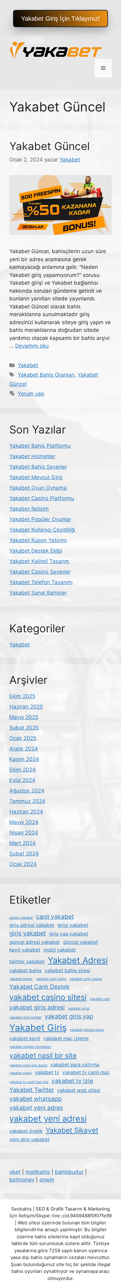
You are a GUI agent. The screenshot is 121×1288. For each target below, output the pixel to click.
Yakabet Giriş (38, 1027)
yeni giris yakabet (29, 1139)
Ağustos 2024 (26, 791)
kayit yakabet (24, 950)
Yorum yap (31, 394)
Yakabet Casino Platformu (41, 498)
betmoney (21, 1180)
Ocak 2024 (23, 864)
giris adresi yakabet (31, 925)
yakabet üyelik (26, 1131)
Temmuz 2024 (27, 801)
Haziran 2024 (26, 812)
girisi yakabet (72, 925)
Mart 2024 (22, 843)
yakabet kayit (24, 1038)
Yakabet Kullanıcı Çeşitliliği (42, 530)
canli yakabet (55, 916)
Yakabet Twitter (31, 1090)
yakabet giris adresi (37, 1007)
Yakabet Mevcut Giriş (36, 477)
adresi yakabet (21, 918)
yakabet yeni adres (36, 1107)
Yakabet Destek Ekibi (35, 551)
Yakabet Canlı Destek (39, 986)
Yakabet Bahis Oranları (46, 375)
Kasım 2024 (24, 759)
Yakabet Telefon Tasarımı (41, 582)
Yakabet (28, 365)
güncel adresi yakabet (34, 942)
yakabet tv (47, 1072)
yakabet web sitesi (78, 1090)
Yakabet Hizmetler (32, 456)
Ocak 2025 (22, 738)
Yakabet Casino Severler (39, 572)
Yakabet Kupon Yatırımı (38, 540)
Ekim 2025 (22, 696)
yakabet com (100, 999)
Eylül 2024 (22, 780)
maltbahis (37, 1172)
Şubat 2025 (23, 728)
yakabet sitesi (20, 1073)
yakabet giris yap (69, 1016)
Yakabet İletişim (29, 509)
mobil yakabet (59, 950)
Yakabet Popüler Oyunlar (40, 519)
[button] (60, 18)
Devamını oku (32, 346)
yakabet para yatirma (75, 1065)
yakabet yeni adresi (48, 1119)
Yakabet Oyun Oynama (38, 488)
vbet (14, 1172)
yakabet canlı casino (85, 979)
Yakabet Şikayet (72, 1130)
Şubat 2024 (24, 854)
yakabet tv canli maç (86, 1072)
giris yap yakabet (68, 934)
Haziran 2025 (26, 707)
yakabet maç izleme (66, 1038)
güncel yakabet (80, 942)
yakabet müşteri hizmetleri (30, 1047)
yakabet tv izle (72, 1081)
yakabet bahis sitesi (67, 970)
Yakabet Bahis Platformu (40, 446)
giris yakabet (27, 933)
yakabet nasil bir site (43, 1055)
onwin (46, 1180)
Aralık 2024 (23, 749)
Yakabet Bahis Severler (38, 467)
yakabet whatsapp (35, 1098)
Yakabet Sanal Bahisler (38, 593)
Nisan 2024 (23, 833)
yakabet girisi (79, 1008)
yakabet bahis (25, 970)
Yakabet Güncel (49, 146)
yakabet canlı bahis (51, 979)
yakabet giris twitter (25, 1017)
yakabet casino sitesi (48, 997)
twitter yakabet (27, 961)
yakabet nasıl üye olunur (28, 1065)
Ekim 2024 (22, 770)
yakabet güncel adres (87, 1030)
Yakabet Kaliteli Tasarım (39, 561)
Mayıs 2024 (23, 822)
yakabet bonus (21, 979)
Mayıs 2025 (23, 717)
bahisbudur (69, 1172)
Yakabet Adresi (78, 960)
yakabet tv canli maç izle (28, 1082)
